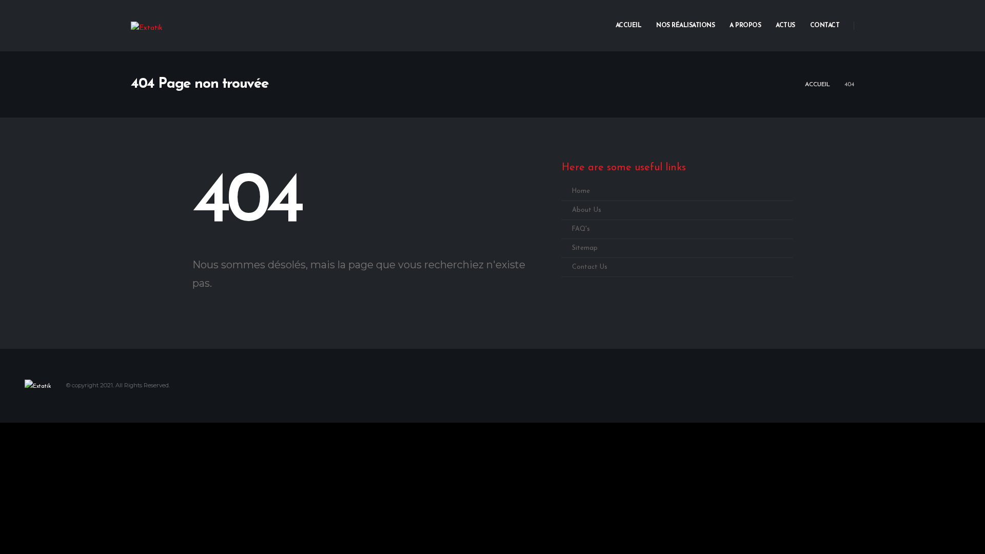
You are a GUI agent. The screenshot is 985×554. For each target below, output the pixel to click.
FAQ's (581, 229)
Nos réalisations (685, 26)
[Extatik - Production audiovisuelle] (147, 28)
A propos (745, 26)
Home (581, 191)
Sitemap (585, 248)
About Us (586, 210)
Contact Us (589, 267)
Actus (785, 26)
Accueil (629, 26)
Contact (825, 26)
